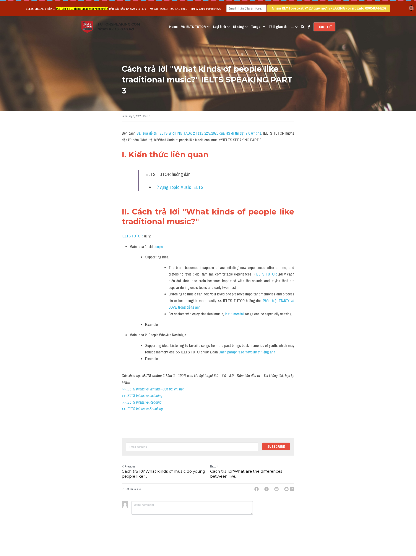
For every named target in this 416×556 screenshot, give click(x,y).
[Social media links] (309, 27)
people (160, 246)
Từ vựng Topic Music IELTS (178, 187)
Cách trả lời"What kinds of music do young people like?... (163, 474)
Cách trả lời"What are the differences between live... (246, 474)
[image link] (87, 26)
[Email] (286, 489)
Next (213, 466)
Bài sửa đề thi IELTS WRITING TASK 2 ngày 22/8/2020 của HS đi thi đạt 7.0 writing (198, 133)
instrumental (234, 314)
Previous (130, 466)
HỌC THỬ (324, 26)
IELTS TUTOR (132, 236)
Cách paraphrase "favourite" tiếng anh (247, 352)
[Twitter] (266, 489)
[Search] (302, 27)
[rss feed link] (292, 489)
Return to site (133, 489)
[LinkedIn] (276, 489)
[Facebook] (256, 489)
